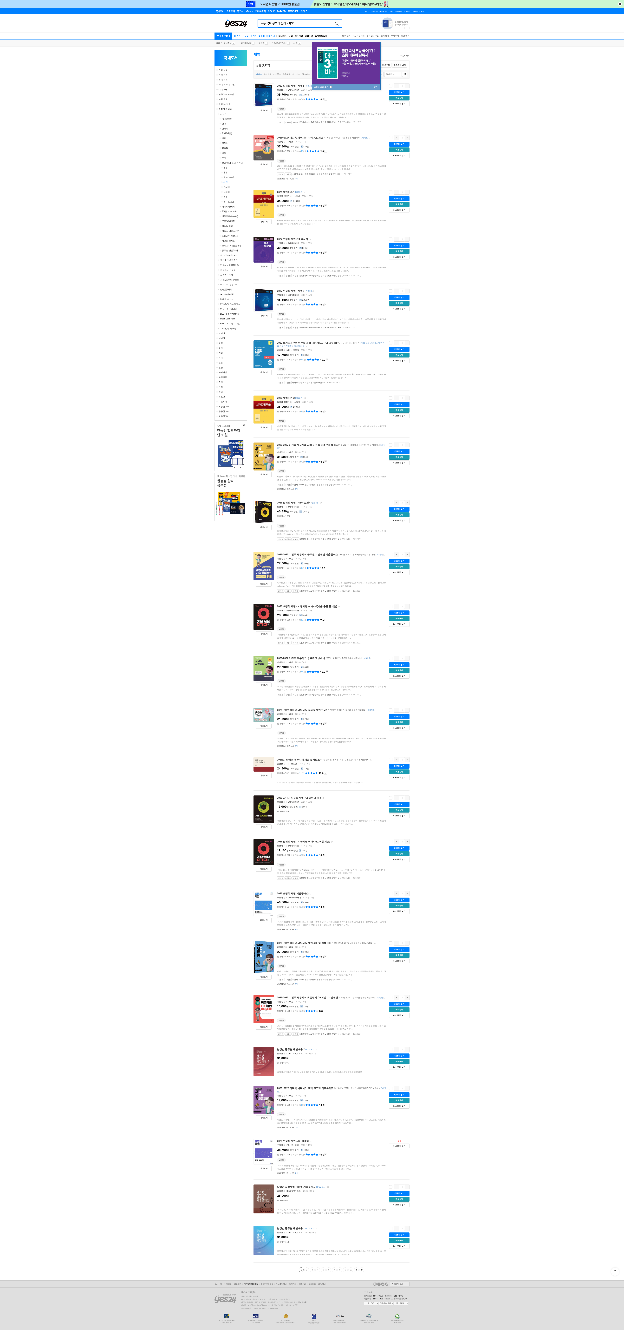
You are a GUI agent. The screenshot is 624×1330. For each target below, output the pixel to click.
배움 (291, 142)
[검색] (337, 23)
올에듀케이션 (293, 90)
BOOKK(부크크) (296, 1053)
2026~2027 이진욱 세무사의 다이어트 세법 (300, 137)
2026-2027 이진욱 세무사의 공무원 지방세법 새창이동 (371, 658)
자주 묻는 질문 (386, 1303)
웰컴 (218, 43)
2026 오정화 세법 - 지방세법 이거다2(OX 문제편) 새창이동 (332, 842)
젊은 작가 (346, 36)
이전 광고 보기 (405, 28)
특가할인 (385, 36)
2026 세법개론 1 (286, 192)
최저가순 (296, 74)
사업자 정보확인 (302, 1302)
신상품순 (277, 74)
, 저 (285, 196)
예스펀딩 (299, 36)
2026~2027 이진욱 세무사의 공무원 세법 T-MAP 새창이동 (375, 710)
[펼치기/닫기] (217, 70)
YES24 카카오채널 (375, 1284)
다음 (356, 1269)
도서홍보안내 (281, 1284)
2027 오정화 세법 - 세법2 (290, 291)
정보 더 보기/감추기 (326, 99)
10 (351, 1270)
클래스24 (309, 36)
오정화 (280, 90)
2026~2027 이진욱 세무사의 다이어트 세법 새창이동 (369, 138)
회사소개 (218, 1284)
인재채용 (227, 1284)
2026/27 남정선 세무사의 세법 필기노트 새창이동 (371, 760)
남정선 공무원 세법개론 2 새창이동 (317, 1049)
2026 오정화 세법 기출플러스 (293, 893)
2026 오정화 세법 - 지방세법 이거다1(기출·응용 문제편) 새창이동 (339, 606)
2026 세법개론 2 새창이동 (305, 398)
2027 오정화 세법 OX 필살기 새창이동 (310, 239)
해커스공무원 (293, 350)
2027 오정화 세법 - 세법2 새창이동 (313, 291)
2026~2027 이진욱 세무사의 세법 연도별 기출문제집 (305, 1088)
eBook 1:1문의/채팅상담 (395, 1299)
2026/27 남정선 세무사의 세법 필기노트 (298, 759)
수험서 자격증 (245, 43)
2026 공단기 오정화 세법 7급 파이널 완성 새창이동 (323, 798)
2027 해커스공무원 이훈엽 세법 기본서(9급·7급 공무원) (307, 342)
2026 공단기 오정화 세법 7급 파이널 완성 (299, 797)
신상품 (245, 36)
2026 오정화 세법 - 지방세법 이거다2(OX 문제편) (303, 841)
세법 (295, 43)
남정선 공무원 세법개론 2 (291, 1049)
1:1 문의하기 (371, 1303)
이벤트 (253, 36)
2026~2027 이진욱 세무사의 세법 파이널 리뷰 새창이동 (375, 943)
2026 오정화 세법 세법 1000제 (293, 1141)
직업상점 (293, 764)
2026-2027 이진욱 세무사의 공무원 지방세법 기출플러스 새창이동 (384, 555)
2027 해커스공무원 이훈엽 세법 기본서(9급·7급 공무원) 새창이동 (307, 346)
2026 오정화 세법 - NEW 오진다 (294, 502)
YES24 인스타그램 (386, 1284)
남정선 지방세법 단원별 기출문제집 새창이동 (328, 1187)
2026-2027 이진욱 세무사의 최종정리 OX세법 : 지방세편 (307, 997)
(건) (298, 99)
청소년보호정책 (267, 1284)
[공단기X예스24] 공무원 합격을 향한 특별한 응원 (320, 122)
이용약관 (237, 1284)
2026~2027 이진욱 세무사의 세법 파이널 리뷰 (301, 943)
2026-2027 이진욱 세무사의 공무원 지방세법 (301, 658)
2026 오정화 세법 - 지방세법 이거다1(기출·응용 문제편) (307, 606)
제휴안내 (302, 1284)
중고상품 (292, 178)
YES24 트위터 (382, 1284)
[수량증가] (407, 85)
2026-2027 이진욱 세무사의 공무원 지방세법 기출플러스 (307, 554)
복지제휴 (312, 1284)
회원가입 (374, 11)
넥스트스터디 (295, 897)
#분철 (281, 109)
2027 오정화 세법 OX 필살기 (292, 239)
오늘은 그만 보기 (321, 87)
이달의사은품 (373, 36)
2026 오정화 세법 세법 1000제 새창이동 (311, 1141)
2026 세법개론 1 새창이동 (305, 192)
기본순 (259, 74)
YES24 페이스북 (379, 1284)
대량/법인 (405, 36)
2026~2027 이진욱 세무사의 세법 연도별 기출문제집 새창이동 (281, 1091)
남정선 (280, 764)
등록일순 (287, 74)
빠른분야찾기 (223, 35)
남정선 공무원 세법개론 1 (291, 1228)
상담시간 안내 (401, 1303)
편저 (282, 142)
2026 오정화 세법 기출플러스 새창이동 (310, 893)
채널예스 (283, 36)
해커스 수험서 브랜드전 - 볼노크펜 (307, 382)
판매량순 (267, 74)
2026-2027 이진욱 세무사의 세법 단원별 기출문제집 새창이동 (281, 448)
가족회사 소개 (400, 1284)
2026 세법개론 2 (286, 398)
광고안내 (292, 1284)
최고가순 (306, 74)
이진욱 (280, 142)
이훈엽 (280, 350)
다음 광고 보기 (408, 28)
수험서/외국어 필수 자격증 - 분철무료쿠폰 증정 (312, 174)
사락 (291, 36)
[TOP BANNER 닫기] (620, 4)
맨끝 (361, 1269)
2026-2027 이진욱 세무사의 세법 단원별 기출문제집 (305, 444)
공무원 (261, 43)
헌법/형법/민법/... (279, 43)
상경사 (297, 196)
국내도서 (228, 43)
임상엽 (280, 196)
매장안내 (270, 36)
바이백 (262, 36)
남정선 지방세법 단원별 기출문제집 (296, 1186)
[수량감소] (396, 85)
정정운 (287, 196)
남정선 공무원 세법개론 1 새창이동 (317, 1228)
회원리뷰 (404, 55)
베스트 (237, 36)
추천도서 (395, 36)
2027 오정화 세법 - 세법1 (290, 85)
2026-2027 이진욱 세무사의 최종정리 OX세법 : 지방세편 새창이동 (384, 998)
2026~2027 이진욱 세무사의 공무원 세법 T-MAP (303, 710)
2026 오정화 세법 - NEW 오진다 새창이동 (321, 503)
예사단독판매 (358, 36)
